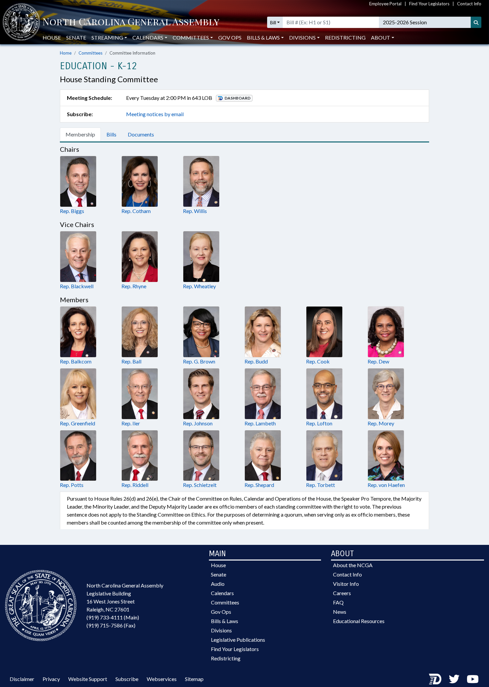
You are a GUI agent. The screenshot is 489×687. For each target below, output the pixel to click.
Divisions (221, 630)
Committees (90, 53)
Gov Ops (230, 37)
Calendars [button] (147, 37)
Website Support (87, 679)
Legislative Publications (238, 639)
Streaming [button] (107, 37)
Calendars (222, 593)
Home (66, 53)
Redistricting (345, 37)
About (380, 37)
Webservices (162, 679)
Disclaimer (22, 679)
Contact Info (469, 3)
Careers (342, 593)
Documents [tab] (141, 134)
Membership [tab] (80, 134)
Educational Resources (359, 621)
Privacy (51, 679)
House (52, 37)
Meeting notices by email (155, 114)
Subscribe (126, 679)
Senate (76, 37)
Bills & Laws (224, 621)
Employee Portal (385, 3)
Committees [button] (191, 37)
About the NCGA (353, 565)
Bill (273, 22)
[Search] (476, 22)
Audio (218, 583)
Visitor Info (346, 583)
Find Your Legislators (429, 3)
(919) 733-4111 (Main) (112, 617)
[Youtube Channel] (472, 678)
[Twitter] (454, 678)
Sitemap (194, 679)
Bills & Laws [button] (263, 37)
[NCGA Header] (131, 22)
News (339, 611)
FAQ (338, 602)
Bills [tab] (111, 134)
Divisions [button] (302, 37)
